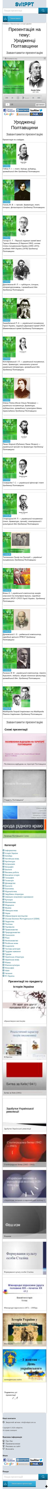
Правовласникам (13, 1444)
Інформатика (10, 850)
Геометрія (9, 880)
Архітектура (10, 861)
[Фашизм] (24, 1222)
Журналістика (11, 891)
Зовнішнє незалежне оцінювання (19, 897)
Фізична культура (12, 965)
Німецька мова (11, 910)
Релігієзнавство (11, 941)
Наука (7, 913)
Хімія (7, 970)
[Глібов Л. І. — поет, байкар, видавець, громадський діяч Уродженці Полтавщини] (16, 154)
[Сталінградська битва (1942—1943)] (24, 1150)
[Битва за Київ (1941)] (24, 1079)
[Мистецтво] (24, 1330)
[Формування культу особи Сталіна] (24, 1258)
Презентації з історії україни (20, 24)
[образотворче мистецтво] (24, 1007)
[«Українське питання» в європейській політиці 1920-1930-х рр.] (24, 1186)
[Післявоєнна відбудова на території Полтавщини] (24, 750)
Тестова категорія (12, 949)
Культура (9, 900)
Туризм (8, 954)
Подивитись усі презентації (10, 1393)
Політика (9, 924)
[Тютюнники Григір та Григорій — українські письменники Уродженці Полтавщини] (16, 542)
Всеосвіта (10, 1449)
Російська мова (11, 943)
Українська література (14, 957)
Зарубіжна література (14, 894)
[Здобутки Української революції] (24, 1115)
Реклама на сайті (13, 1446)
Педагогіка (9, 921)
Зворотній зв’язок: (21, 1422)
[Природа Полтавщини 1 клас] (24, 822)
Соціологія (9, 946)
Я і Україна (9, 976)
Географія (9, 878)
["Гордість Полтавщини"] (24, 786)
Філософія (9, 968)
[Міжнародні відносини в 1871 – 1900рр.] (24, 1294)
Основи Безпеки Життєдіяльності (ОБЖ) (22, 919)
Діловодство (10, 883)
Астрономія (10, 864)
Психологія (10, 935)
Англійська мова (12, 859)
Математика (10, 902)
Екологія (8, 886)
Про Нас (9, 1441)
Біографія (9, 867)
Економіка (9, 889)
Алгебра (8, 856)
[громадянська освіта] (24, 1366)
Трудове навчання (13, 951)
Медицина (9, 905)
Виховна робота (12, 872)
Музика (8, 908)
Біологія (8, 869)
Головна (6, 24)
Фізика (8, 962)
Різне (7, 938)
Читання (8, 973)
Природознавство (12, 932)
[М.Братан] (24, 1043)
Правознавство (11, 930)
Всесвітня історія (12, 875)
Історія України (11, 853)
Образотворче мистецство (16, 916)
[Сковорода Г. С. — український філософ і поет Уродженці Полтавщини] (16, 468)
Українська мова (12, 960)
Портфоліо (9, 927)
